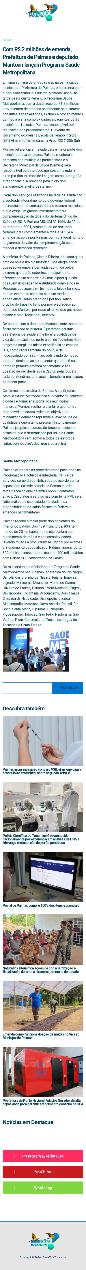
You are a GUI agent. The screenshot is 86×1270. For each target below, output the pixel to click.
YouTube (43, 1172)
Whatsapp (43, 1187)
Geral (8, 40)
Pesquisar (68, 688)
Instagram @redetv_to (43, 1156)
